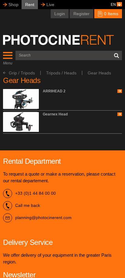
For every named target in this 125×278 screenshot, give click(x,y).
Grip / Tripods (22, 73)
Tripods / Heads (61, 73)
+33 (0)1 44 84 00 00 (35, 193)
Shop (13, 4)
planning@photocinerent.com (43, 217)
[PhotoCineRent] (58, 40)
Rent (29, 4)
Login (59, 13)
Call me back (27, 205)
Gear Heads (99, 73)
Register (81, 13)
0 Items (110, 13)
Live (50, 4)
